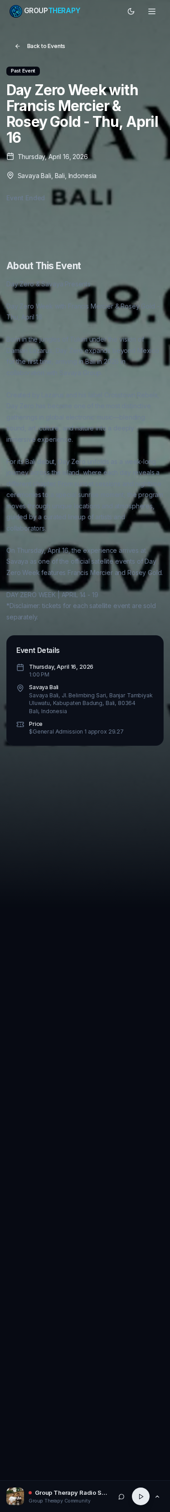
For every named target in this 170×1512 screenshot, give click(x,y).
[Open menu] (152, 11)
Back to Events (46, 46)
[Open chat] (122, 1496)
